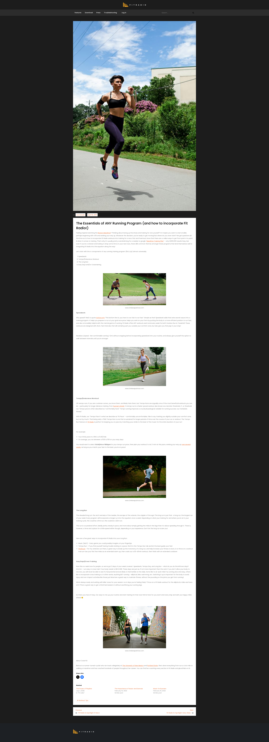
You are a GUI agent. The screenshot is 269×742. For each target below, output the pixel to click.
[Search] (193, 13)
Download (89, 13)
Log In (123, 13)
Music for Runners (159, 689)
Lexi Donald (80, 215)
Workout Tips (83, 700)
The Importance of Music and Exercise (129, 689)
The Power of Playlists (84, 689)
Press (98, 13)
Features (78, 13)
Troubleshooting (110, 13)
